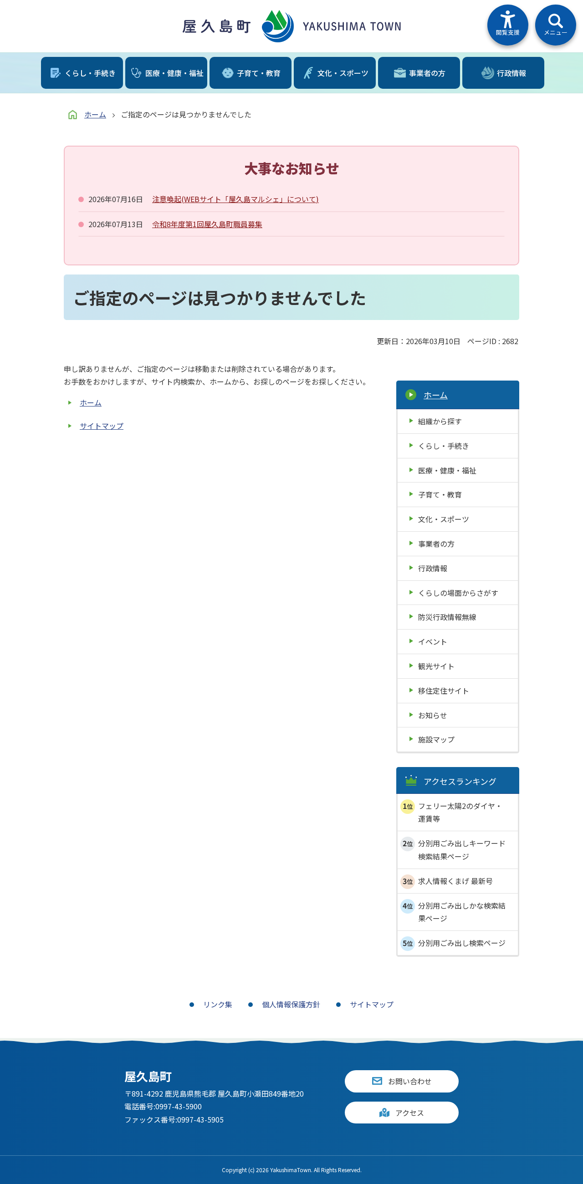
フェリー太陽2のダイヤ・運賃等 (460, 812)
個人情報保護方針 (291, 1004)
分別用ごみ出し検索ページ (462, 942)
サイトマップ (101, 425)
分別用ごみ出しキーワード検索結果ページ (462, 850)
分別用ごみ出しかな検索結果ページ (462, 912)
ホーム (95, 114)
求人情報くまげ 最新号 (455, 880)
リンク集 (217, 1004)
